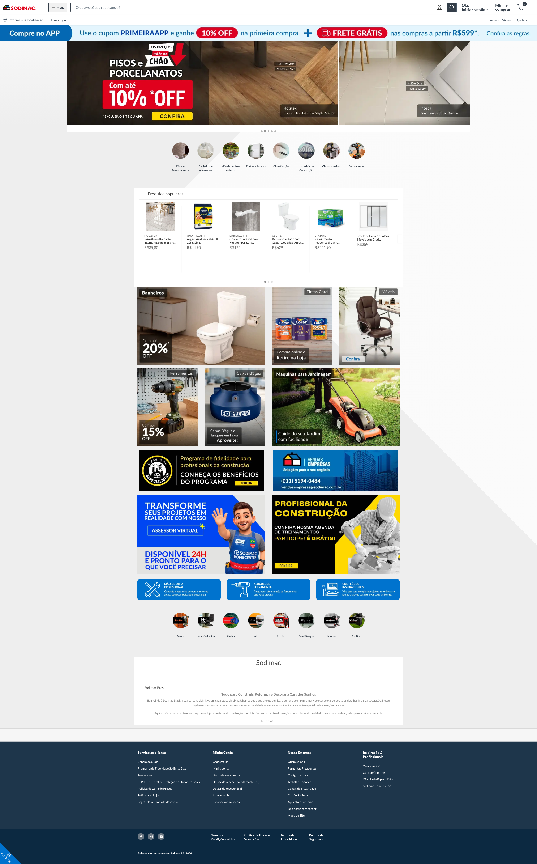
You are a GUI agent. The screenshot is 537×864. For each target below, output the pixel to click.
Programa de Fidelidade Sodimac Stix (162, 768)
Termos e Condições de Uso (223, 837)
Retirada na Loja (148, 795)
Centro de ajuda (148, 761)
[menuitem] (519, 20)
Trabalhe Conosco (299, 782)
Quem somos (296, 761)
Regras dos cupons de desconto (158, 802)
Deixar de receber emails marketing (236, 782)
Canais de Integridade (302, 788)
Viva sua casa (371, 766)
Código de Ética (298, 775)
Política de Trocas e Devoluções (257, 837)
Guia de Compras (374, 772)
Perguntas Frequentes (302, 768)
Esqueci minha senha (226, 802)
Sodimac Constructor (377, 786)
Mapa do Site (296, 815)
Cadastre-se (220, 761)
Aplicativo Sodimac (300, 802)
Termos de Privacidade (289, 837)
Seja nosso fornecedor (302, 808)
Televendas (145, 775)
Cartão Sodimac (298, 795)
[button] (263, 7)
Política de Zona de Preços (155, 788)
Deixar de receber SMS (227, 788)
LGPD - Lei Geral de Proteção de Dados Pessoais (169, 782)
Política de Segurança (316, 837)
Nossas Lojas (58, 20)
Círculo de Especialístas (378, 779)
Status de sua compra (226, 775)
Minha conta (221, 768)
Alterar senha (221, 795)
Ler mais (270, 721)
